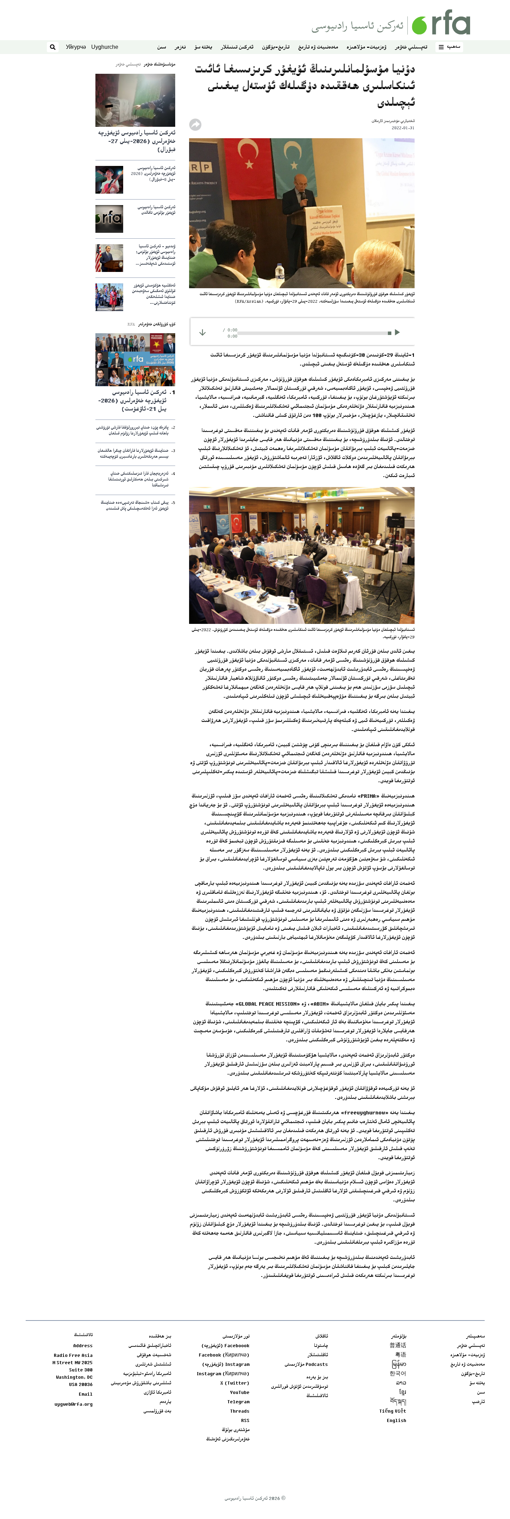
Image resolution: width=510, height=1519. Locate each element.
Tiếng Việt (392, 1411)
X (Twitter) (234, 1383)
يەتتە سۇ (203, 48)
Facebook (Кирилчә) (224, 1355)
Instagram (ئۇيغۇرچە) (225, 1364)
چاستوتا (321, 1346)
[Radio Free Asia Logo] (391, 22)
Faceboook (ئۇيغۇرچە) (225, 1346)
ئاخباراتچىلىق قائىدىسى (149, 1346)
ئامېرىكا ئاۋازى (157, 1392)
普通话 (398, 1346)
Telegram (238, 1402)
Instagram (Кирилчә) (223, 1374)
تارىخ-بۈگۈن (275, 48)
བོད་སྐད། (398, 1402)
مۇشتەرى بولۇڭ (235, 1430)
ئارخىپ (478, 1402)
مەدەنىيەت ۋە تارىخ (318, 48)
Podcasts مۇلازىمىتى (306, 1364)
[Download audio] (202, 332)
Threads (239, 1411)
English (396, 1421)
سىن (161, 48)
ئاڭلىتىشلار (317, 1355)
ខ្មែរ (402, 1392)
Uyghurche (104, 47)
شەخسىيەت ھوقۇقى (154, 1355)
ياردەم (165, 1402)
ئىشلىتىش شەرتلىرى (153, 1364)
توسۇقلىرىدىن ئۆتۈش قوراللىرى (299, 1387)
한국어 (398, 1374)
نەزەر (180, 48)
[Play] (399, 333)
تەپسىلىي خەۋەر (411, 48)
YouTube (239, 1392)
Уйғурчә (76, 47)
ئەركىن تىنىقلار (237, 48)
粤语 (400, 1355)
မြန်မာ (399, 1364)
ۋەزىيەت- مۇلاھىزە (366, 48)
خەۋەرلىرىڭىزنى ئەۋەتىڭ (227, 1439)
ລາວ (401, 1383)
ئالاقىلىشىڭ (317, 1396)
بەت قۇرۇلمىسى (157, 1411)
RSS (245, 1421)
